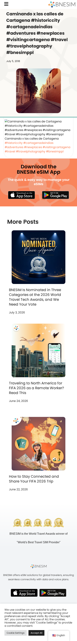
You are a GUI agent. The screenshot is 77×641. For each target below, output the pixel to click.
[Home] (61, 4)
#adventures (14, 147)
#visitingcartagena (56, 147)
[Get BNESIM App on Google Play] (52, 593)
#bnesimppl (55, 151)
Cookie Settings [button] (16, 633)
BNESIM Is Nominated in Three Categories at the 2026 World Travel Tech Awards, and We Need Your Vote (35, 297)
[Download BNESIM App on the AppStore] (24, 593)
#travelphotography (30, 151)
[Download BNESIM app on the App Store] (21, 195)
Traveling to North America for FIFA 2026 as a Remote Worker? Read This (36, 388)
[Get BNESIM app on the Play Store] (55, 195)
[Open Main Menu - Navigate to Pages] (6, 4)
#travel (10, 151)
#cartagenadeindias (38, 143)
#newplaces (33, 147)
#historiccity (14, 143)
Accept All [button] (36, 633)
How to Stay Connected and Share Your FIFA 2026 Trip (34, 479)
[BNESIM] (38, 566)
